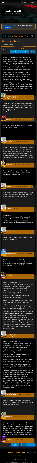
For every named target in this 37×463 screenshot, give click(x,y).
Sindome (9, 11)
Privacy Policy (16, 455)
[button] (8, 98)
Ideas (10, 36)
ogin (24, 2)
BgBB (4, 36)
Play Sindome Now (15, 452)
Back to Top (31, 452)
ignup (32, 2)
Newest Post (24, 52)
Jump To (14, 52)
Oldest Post (30, 445)
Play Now (7, 27)
